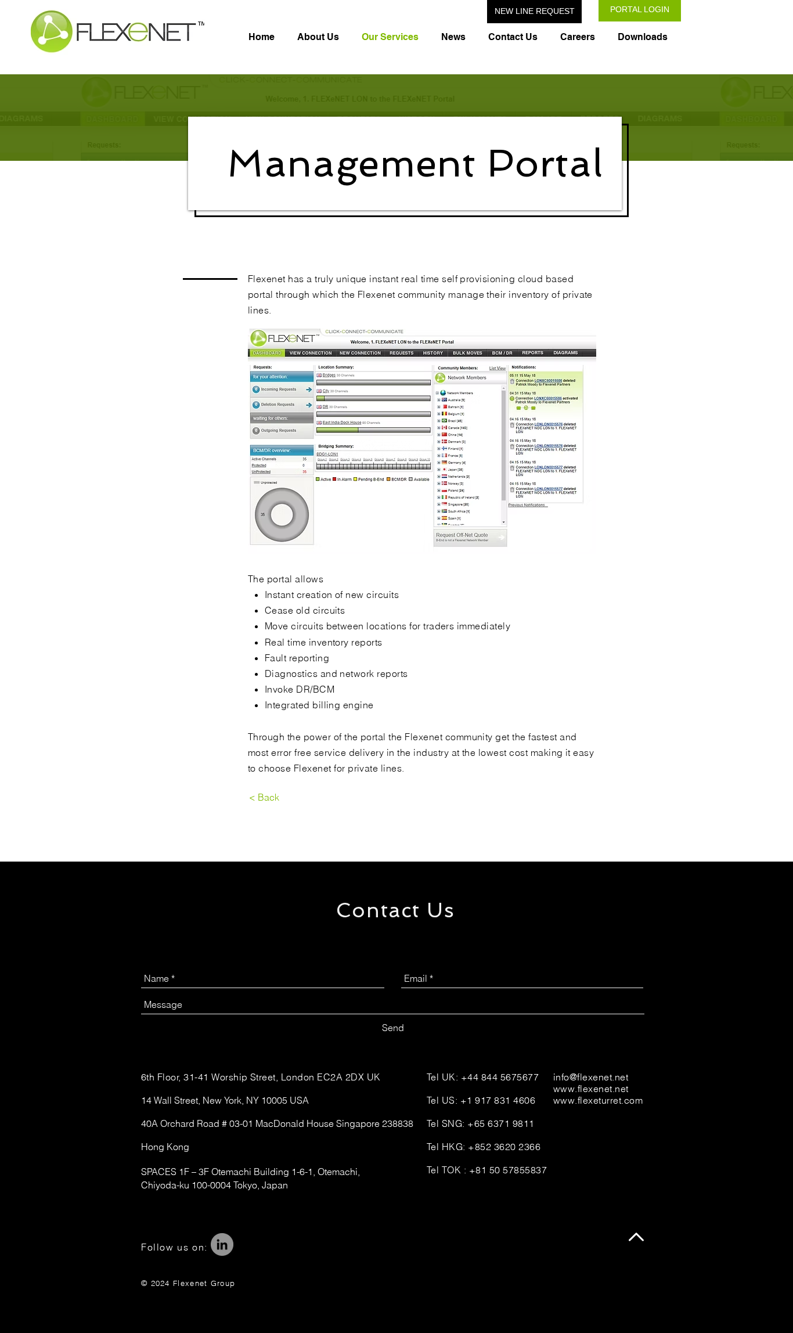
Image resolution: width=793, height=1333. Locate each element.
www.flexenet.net (591, 1088)
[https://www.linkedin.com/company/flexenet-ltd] (222, 1244)
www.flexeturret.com (598, 1100)
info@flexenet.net (590, 1077)
